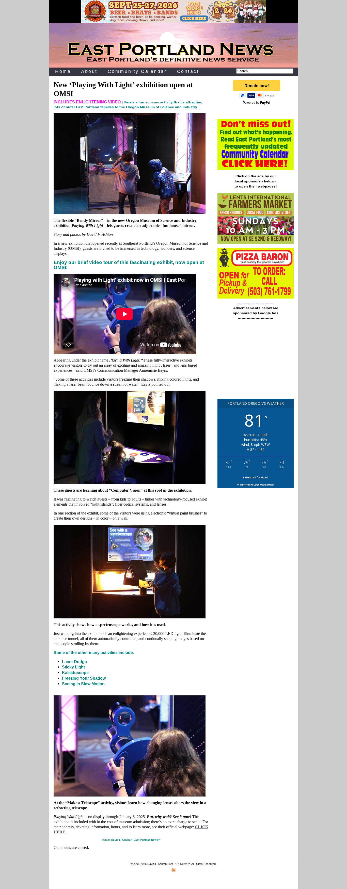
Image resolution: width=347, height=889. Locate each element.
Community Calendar (137, 71)
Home (63, 71)
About (89, 71)
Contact (188, 71)
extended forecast (255, 477)
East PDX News (177, 863)
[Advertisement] (255, 362)
